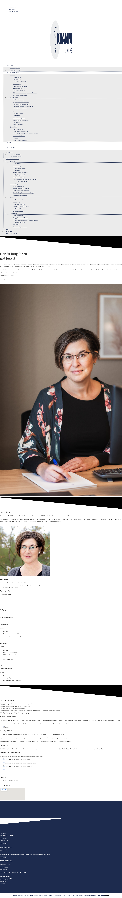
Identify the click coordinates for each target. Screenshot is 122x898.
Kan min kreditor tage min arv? (20, 86)
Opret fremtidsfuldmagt (18, 99)
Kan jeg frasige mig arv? (19, 88)
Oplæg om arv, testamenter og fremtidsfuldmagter (25, 93)
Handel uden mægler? (18, 129)
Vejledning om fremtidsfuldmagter (21, 102)
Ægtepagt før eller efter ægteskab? (21, 120)
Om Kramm (10, 65)
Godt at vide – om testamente (20, 95)
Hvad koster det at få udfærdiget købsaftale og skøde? (25, 133)
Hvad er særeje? (16, 84)
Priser (9, 142)
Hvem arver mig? (17, 79)
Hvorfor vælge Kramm (15, 68)
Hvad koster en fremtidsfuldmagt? (21, 104)
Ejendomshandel (13, 127)
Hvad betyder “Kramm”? (15, 70)
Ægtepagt (12, 111)
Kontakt (9, 145)
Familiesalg (15, 138)
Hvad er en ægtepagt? (18, 113)
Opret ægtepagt (16, 115)
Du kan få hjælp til (13, 72)
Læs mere (2, 639)
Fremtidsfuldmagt (14, 97)
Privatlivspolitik (12, 147)
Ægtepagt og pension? (18, 124)
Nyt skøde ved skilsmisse (19, 136)
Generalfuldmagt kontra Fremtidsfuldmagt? (23, 106)
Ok (99, 895)
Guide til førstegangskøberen (20, 140)
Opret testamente (17, 77)
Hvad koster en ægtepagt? (19, 118)
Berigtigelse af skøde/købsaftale (20, 131)
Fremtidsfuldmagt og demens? (20, 108)
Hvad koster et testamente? (19, 81)
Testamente (12, 75)
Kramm (2, 2)
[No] (120, 896)
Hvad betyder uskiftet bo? (19, 90)
